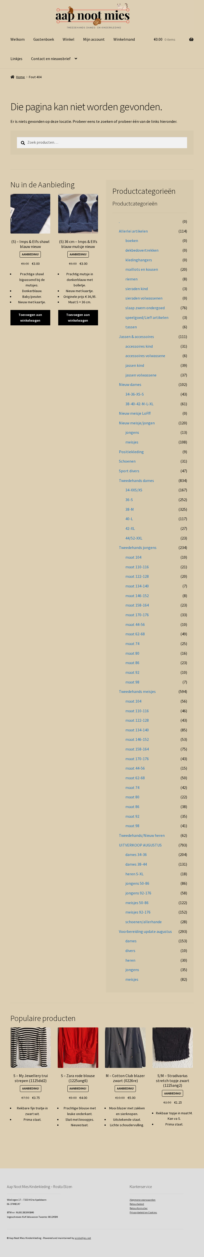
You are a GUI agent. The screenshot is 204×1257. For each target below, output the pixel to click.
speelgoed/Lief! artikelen (146, 317)
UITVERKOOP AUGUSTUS (140, 845)
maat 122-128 (137, 576)
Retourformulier (139, 1208)
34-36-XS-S (134, 394)
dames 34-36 (136, 854)
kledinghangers (138, 259)
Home (20, 77)
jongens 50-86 (137, 883)
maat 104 (133, 557)
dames (131, 940)
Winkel (68, 39)
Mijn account (94, 39)
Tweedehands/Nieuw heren (142, 835)
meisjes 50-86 (137, 902)
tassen (131, 326)
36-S (129, 499)
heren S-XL (134, 873)
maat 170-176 (137, 614)
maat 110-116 (137, 566)
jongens (132, 432)
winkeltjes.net (83, 1238)
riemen (131, 278)
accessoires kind (139, 346)
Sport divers (129, 470)
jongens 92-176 (138, 892)
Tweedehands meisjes (137, 691)
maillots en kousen (141, 269)
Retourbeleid (137, 1204)
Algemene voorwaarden (142, 1199)
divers (130, 950)
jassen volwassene (140, 375)
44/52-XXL (133, 538)
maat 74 (132, 643)
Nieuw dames (130, 384)
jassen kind (134, 365)
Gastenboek (43, 39)
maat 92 (132, 672)
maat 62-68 (135, 633)
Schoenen (127, 461)
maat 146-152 (137, 595)
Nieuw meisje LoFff (135, 413)
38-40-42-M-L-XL (139, 403)
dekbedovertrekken (141, 250)
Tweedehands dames (136, 480)
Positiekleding (131, 451)
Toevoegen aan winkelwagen (30, 317)
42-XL (130, 528)
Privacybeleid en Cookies (143, 1212)
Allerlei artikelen (133, 231)
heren (130, 960)
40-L (129, 518)
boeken (131, 240)
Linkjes (16, 58)
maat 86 (132, 662)
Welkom (17, 39)
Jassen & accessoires (136, 336)
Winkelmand (124, 39)
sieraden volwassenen (143, 298)
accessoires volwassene (145, 355)
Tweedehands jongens (137, 547)
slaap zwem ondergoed (145, 307)
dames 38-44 (136, 864)
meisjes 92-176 (138, 912)
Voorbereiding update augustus (145, 931)
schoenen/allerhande (143, 921)
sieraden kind (136, 288)
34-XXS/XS (133, 489)
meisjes (131, 442)
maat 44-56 (135, 624)
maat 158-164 (137, 605)
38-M (129, 509)
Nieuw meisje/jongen (137, 422)
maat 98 (132, 681)
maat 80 (132, 653)
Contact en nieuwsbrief (51, 58)
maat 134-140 (137, 585)
